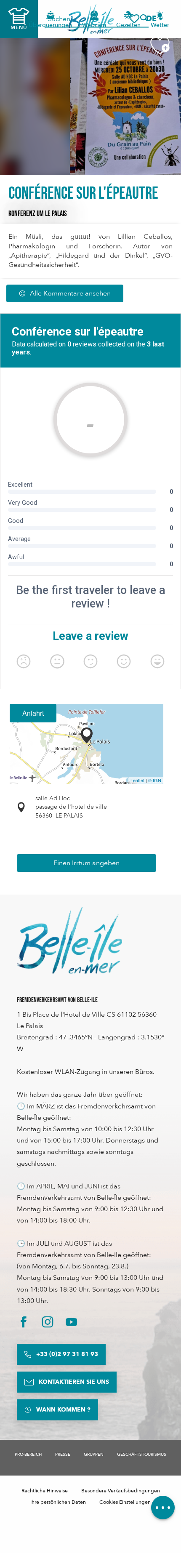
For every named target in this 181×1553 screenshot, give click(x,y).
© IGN (154, 780)
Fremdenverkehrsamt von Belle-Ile (57, 1000)
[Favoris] (134, 19)
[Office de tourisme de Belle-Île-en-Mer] (69, 940)
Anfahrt (33, 713)
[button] (154, 18)
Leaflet (137, 780)
